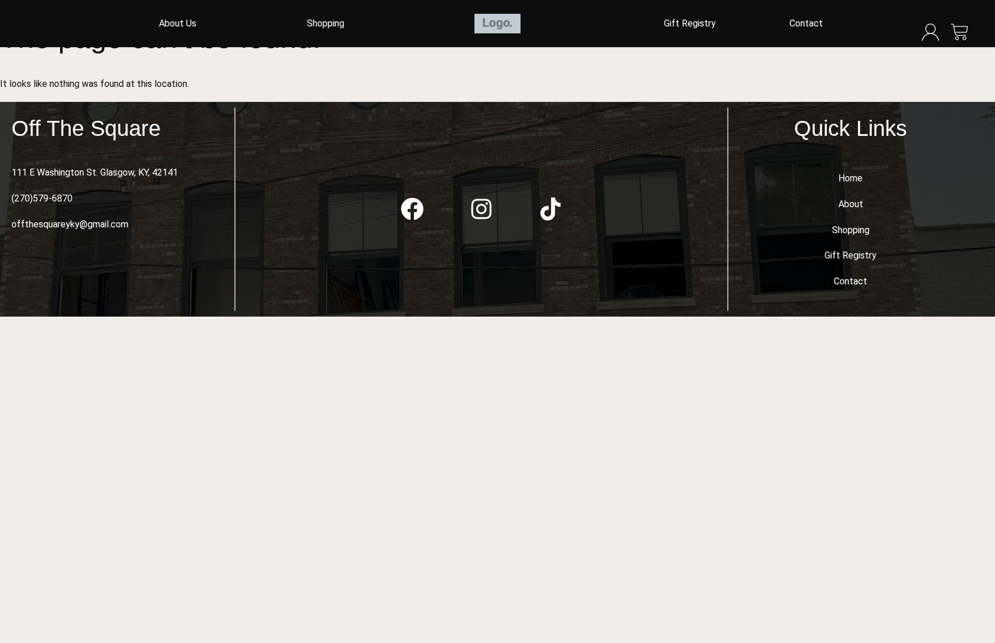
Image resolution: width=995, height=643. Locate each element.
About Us (177, 23)
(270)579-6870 (42, 198)
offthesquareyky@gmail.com (70, 224)
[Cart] (960, 33)
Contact (806, 23)
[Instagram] (481, 209)
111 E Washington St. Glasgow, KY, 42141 (95, 172)
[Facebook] (412, 209)
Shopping (325, 23)
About (850, 204)
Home (850, 178)
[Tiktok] (550, 209)
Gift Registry (690, 23)
